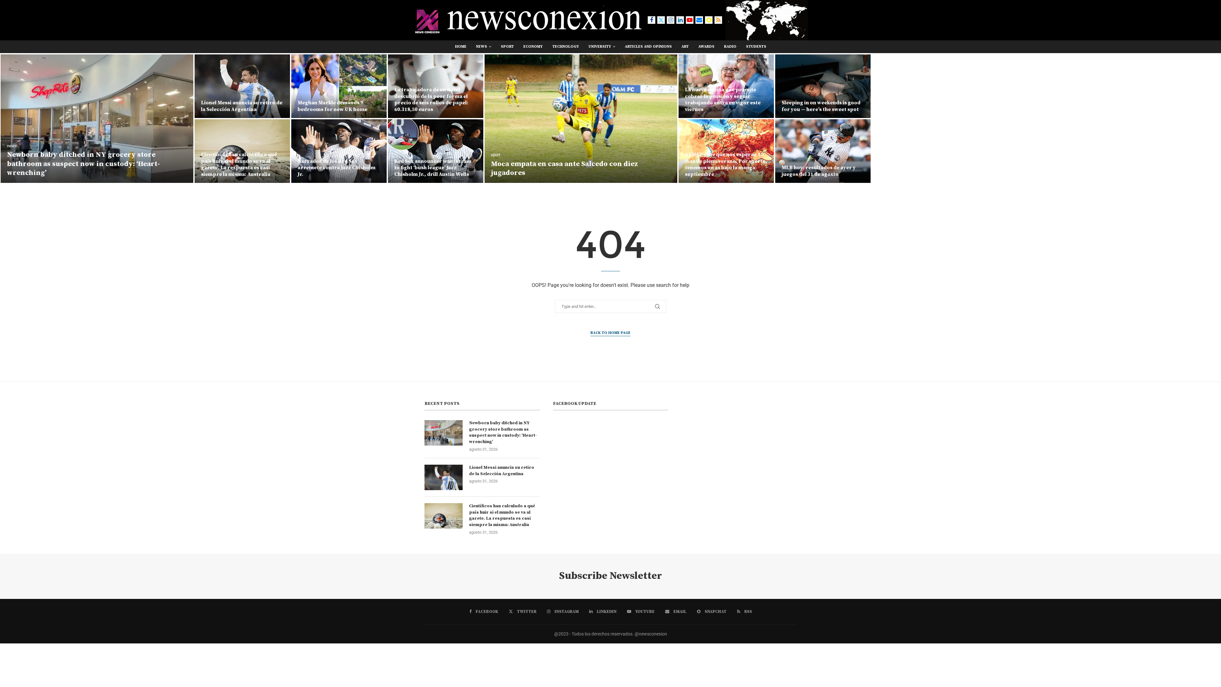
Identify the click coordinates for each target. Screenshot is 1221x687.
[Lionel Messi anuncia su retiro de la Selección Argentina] (242, 86)
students (756, 46)
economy (533, 46)
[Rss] (718, 20)
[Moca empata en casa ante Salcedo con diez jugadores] (581, 118)
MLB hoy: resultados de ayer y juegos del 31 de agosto (819, 170)
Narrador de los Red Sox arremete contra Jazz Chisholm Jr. (337, 168)
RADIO (730, 46)
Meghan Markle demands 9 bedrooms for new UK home (332, 106)
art (685, 46)
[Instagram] (670, 20)
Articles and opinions (648, 46)
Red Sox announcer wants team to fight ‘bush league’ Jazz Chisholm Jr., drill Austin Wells (433, 168)
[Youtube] (689, 20)
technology (565, 46)
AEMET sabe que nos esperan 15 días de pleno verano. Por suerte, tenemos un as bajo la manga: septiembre (726, 164)
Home (460, 46)
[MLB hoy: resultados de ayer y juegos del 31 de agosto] (823, 151)
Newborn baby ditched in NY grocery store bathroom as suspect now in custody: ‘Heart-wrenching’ (83, 163)
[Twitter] (661, 20)
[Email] (699, 20)
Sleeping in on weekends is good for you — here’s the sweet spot (821, 106)
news (481, 46)
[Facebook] (651, 20)
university (600, 46)
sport (507, 46)
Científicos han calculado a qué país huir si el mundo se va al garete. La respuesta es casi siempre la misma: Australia (239, 164)
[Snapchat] (709, 20)
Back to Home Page (610, 332)
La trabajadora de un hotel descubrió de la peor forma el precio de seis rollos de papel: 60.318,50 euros (431, 100)
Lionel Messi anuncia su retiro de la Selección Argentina (241, 106)
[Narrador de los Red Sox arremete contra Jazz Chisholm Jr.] (339, 151)
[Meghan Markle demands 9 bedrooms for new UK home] (339, 86)
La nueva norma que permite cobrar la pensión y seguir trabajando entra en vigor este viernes (723, 100)
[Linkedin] (680, 20)
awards (706, 46)
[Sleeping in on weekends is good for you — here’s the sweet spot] (823, 86)
